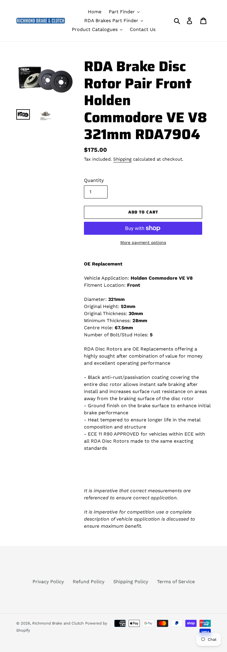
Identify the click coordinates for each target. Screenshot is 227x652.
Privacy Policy (48, 581)
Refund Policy (88, 581)
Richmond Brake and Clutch (58, 623)
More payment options (143, 242)
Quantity (94, 180)
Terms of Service (176, 581)
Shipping (122, 159)
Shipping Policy (130, 581)
